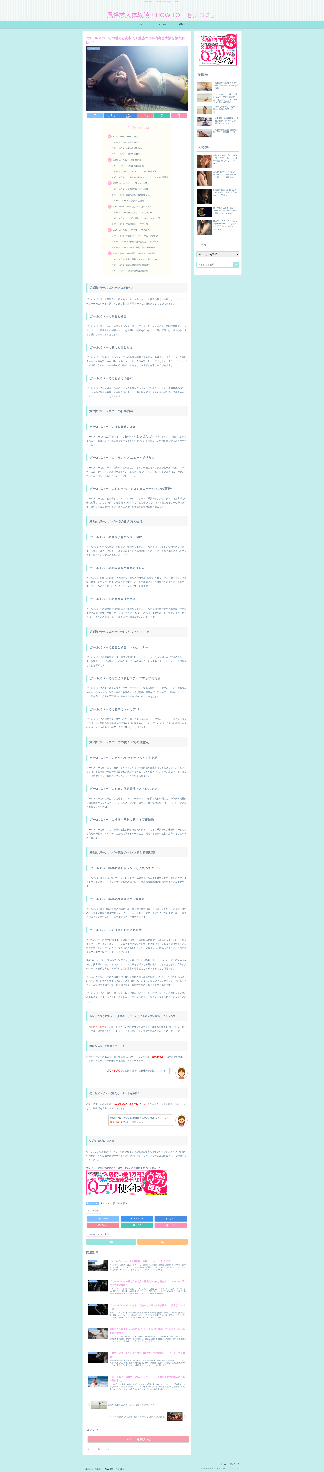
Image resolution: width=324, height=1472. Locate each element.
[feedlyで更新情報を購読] (111, 1242)
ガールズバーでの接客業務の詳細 (129, 166)
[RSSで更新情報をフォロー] (162, 1242)
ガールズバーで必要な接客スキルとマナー (133, 212)
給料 (127, 1203)
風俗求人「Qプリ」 (99, 1027)
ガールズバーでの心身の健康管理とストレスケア (136, 241)
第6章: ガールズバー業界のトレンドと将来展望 (134, 253)
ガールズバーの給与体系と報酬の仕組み (132, 195)
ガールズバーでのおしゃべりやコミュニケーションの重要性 (141, 177)
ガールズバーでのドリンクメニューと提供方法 (135, 171)
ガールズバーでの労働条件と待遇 (129, 200)
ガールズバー (93, 1203)
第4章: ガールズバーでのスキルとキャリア (132, 206)
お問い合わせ (233, 1464)
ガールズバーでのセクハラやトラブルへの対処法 (136, 236)
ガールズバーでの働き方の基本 (128, 154)
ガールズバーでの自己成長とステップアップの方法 (137, 218)
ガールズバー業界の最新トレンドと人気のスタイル (137, 259)
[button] (179, 115)
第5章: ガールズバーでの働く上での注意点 (132, 230)
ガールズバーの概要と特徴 (126, 142)
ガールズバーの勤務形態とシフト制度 (131, 189)
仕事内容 (119, 1203)
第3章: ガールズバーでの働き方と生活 (130, 183)
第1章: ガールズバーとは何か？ (127, 136)
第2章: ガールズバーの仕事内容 (127, 160)
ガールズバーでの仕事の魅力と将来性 (131, 271)
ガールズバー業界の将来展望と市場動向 (132, 265)
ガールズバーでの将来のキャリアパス (131, 224)
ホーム (223, 1464)
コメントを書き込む (138, 1439)
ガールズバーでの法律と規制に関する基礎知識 (135, 247)
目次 (133, 128)
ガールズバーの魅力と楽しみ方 (128, 148)
